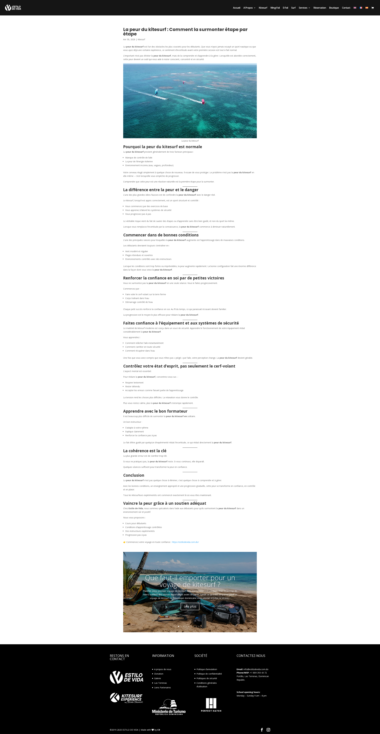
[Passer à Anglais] (355, 11)
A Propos (248, 8)
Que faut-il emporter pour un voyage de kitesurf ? (190, 581)
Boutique (334, 8)
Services (303, 8)
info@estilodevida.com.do (256, 669)
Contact (346, 8)
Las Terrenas (160, 682)
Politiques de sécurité (207, 678)
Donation (158, 673)
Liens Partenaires (162, 687)
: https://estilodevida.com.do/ (185, 542)
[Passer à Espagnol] (366, 11)
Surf (293, 8)
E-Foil (285, 8)
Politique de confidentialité (209, 673)
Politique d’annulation (207, 669)
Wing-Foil (275, 8)
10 (201, 626)
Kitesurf (263, 8)
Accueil (236, 8)
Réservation (320, 8)
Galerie (157, 678)
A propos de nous (162, 669)
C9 (158, 729)
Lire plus (190, 606)
